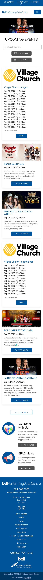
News (21, 521)
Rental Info (21, 543)
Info (21, 136)
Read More (26, 468)
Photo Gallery (21, 525)
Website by (22, 577)
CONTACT (23, 2)
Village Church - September (18, 261)
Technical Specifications (21, 536)
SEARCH (10, 2)
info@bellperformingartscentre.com (21, 492)
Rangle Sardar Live (14, 164)
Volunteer (21, 532)
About (21, 517)
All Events (23, 60)
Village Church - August (16, 87)
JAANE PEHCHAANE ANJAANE (20, 378)
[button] (37, 12)
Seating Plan (21, 528)
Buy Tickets (21, 514)
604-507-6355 (21, 489)
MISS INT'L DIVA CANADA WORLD (18, 212)
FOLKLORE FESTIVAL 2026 (18, 330)
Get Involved (27, 445)
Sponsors (21, 539)
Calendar (23, 53)
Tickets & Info (22, 183)
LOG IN (36, 2)
